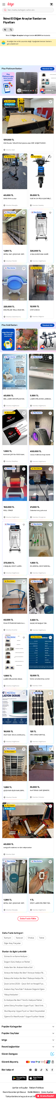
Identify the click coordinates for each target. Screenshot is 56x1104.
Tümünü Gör (47, 69)
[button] (3, 4)
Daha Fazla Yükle (28, 918)
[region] (29, 83)
